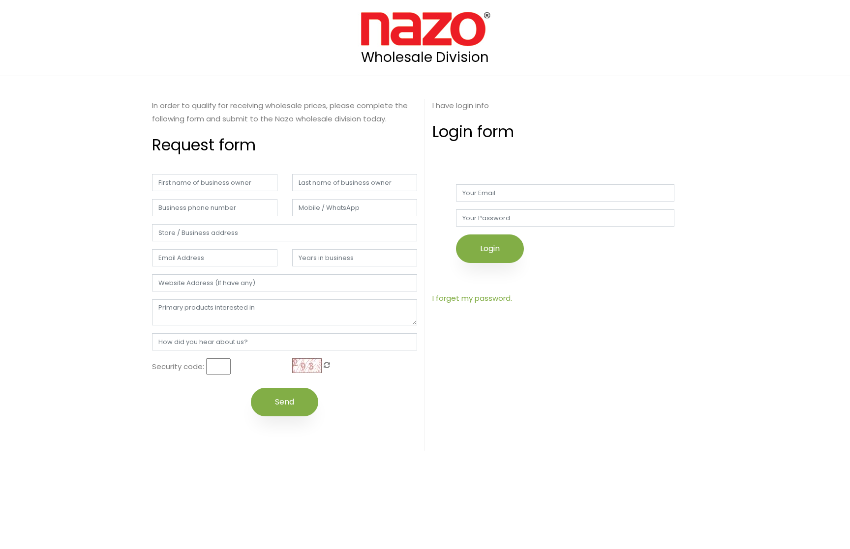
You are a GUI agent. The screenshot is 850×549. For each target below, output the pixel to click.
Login (490, 248)
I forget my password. (472, 298)
